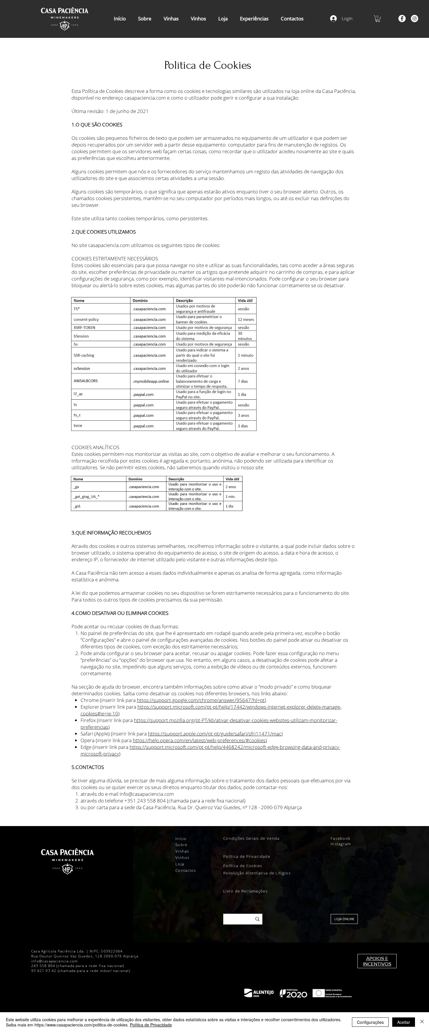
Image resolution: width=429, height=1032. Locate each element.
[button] (378, 18)
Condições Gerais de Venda (252, 838)
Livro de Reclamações (245, 891)
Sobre (181, 844)
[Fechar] (421, 1022)
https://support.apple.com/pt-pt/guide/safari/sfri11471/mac (214, 733)
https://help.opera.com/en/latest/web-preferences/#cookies (199, 740)
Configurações (370, 1022)
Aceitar (403, 1022)
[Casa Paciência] (402, 18)
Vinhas (182, 851)
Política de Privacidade (247, 856)
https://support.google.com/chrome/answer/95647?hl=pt (201, 700)
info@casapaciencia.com (147, 794)
